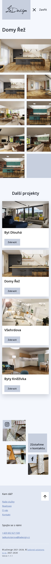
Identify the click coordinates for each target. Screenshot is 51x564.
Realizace (7, 506)
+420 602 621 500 (11, 533)
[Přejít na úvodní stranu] (16, 10)
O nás (5, 510)
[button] (12, 87)
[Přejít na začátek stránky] (45, 496)
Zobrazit (12, 242)
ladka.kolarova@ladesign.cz (16, 537)
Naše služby (8, 501)
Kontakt (6, 514)
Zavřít (43, 9)
